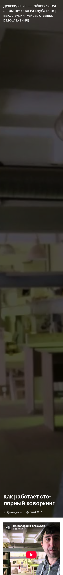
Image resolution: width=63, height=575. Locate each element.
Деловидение (15, 5)
